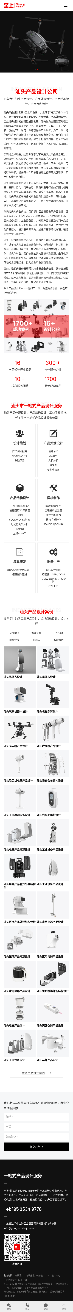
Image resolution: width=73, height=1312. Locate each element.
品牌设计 (19, 1275)
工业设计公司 (53, 1275)
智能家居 (59, 640)
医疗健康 (14, 640)
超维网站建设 (56, 1291)
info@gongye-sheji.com (19, 1228)
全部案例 (14, 633)
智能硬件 (36, 633)
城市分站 (22, 1280)
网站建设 (30, 1275)
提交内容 (35, 1146)
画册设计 (40, 1275)
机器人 (36, 640)
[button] (35, 69)
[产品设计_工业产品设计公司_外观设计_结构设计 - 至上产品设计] (14, 5)
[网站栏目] (65, 6)
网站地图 (32, 1291)
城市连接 (10, 1295)
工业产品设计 (10, 1280)
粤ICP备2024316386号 (15, 1291)
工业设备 (59, 633)
